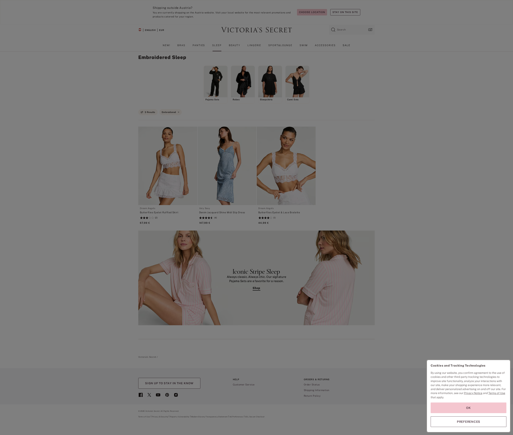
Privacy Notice (473, 393)
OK (468, 408)
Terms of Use (496, 393)
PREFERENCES (468, 421)
